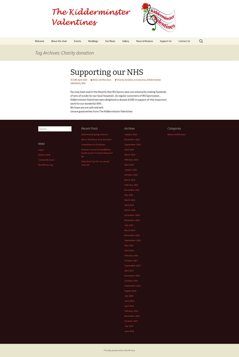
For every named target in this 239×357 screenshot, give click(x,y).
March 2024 (129, 154)
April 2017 (129, 270)
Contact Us (184, 41)
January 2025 (130, 134)
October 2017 (131, 260)
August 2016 (130, 290)
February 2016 (131, 310)
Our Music (110, 41)
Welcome (39, 41)
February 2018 (131, 255)
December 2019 (132, 215)
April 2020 (129, 205)
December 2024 (132, 139)
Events (77, 41)
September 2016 (132, 285)
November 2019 (132, 220)
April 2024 (129, 149)
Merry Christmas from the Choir (96, 139)
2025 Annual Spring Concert (94, 134)
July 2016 (128, 295)
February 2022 (131, 184)
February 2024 (131, 159)
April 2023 (129, 164)
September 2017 (132, 265)
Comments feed (46, 159)
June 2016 (129, 300)
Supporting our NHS (106, 72)
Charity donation (125, 79)
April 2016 (129, 305)
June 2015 (129, 331)
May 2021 (128, 194)
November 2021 (132, 189)
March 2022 (129, 179)
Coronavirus (140, 79)
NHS (84, 83)
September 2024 (132, 144)
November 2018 (132, 235)
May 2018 (128, 245)
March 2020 (129, 210)
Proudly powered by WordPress (119, 350)
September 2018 (132, 240)
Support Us (166, 41)
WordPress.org (45, 164)
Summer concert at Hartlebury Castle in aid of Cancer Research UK (97, 153)
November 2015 (132, 316)
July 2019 (128, 225)
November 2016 (132, 275)
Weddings (93, 41)
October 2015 (131, 321)
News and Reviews (102, 79)
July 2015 (128, 326)
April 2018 (129, 250)
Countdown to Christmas (93, 144)
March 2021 (129, 200)
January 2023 (130, 169)
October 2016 (131, 280)
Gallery (125, 41)
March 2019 (129, 230)
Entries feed (44, 154)
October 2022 (131, 174)
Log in (41, 149)
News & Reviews (144, 41)
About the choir (59, 41)
